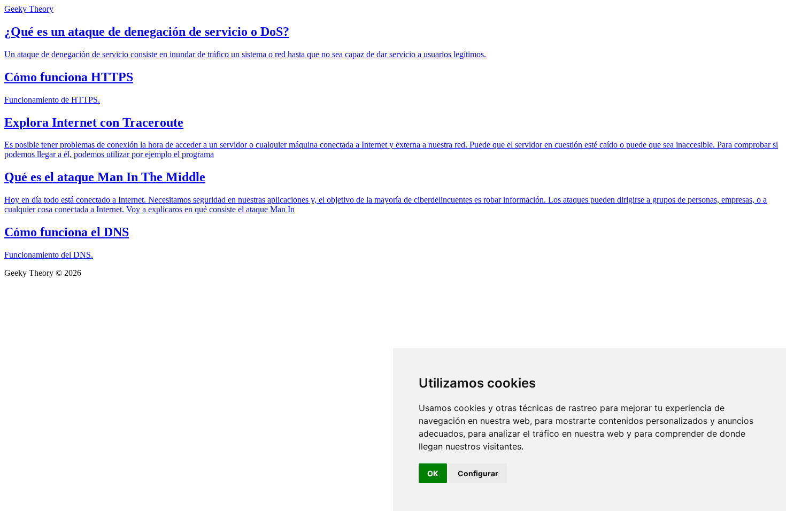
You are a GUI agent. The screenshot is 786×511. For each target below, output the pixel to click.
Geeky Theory (28, 8)
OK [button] (432, 473)
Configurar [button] (478, 473)
